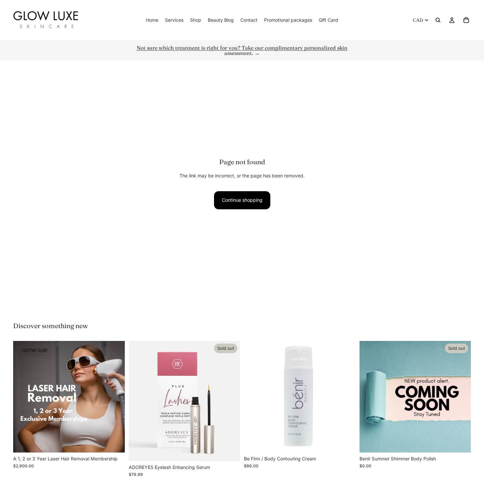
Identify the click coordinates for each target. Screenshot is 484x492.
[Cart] (466, 20)
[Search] (438, 20)
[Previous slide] (138, 401)
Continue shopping (242, 200)
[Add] (345, 442)
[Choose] (115, 442)
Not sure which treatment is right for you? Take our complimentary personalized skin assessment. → (242, 50)
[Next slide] (230, 401)
